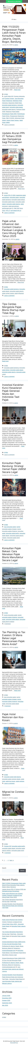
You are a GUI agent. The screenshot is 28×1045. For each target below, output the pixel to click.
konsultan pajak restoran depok (11, 779)
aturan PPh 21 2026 (9, 195)
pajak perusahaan (13, 206)
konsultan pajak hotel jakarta (12, 777)
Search (4, 868)
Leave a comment (9, 124)
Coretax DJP (7, 846)
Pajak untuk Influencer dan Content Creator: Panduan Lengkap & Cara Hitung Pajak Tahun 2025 (14, 229)
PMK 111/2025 (10, 118)
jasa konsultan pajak (10, 527)
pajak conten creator (8, 293)
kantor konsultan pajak (10, 615)
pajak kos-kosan (10, 781)
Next (12, 860)
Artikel (6, 94)
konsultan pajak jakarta (9, 109)
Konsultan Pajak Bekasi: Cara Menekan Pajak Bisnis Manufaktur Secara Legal (12, 554)
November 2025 (6, 998)
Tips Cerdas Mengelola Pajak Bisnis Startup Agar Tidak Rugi (13, 308)
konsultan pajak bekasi (18, 199)
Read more (17, 89)
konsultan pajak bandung (9, 105)
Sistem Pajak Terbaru (12, 120)
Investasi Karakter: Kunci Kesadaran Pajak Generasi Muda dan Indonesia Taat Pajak (13, 392)
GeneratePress (14, 1042)
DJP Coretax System (8, 98)
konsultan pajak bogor (8, 202)
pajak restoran (20, 781)
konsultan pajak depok (16, 107)
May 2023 (5, 1005)
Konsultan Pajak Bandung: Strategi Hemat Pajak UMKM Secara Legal (14, 468)
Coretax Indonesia (19, 96)
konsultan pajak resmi (13, 537)
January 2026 (6, 995)
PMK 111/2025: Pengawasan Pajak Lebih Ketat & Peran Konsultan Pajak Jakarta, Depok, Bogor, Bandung (14, 34)
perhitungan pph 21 (7, 208)
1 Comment (7, 624)
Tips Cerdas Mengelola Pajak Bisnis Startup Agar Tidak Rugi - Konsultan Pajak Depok (12, 934)
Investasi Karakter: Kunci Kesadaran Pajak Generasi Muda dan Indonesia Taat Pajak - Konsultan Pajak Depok (12, 977)
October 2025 (6, 1000)
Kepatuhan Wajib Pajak (15, 103)
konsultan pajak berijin (12, 533)
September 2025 (7, 1003)
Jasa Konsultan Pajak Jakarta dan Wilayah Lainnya (13, 969)
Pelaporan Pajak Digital (12, 111)
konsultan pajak (14, 197)
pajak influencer (19, 293)
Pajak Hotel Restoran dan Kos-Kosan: (13, 717)
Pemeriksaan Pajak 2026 (9, 114)
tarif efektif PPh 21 (15, 210)
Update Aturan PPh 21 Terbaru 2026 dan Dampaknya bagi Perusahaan (13, 138)
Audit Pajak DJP (8, 96)
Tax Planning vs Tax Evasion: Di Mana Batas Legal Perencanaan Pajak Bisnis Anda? (13, 638)
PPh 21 (8, 210)
